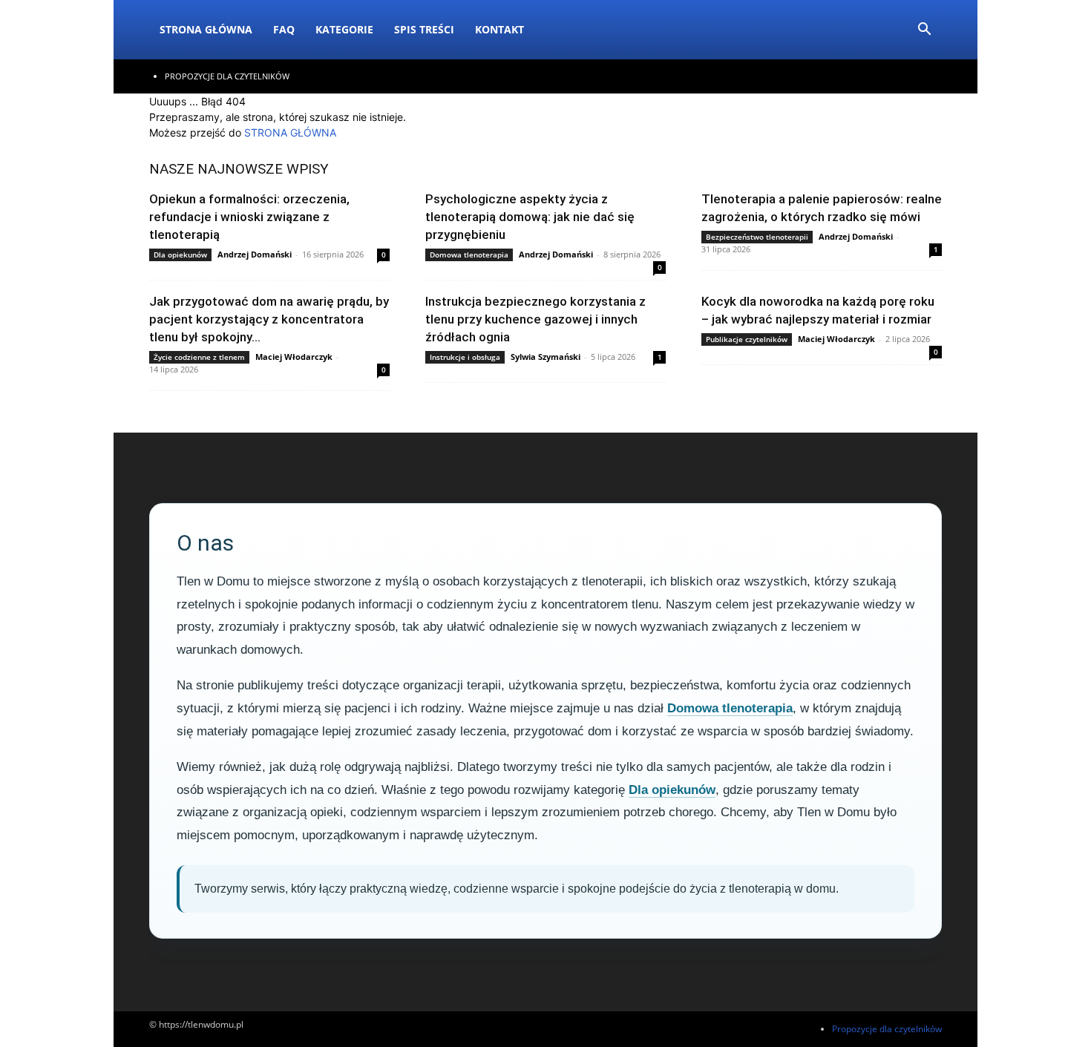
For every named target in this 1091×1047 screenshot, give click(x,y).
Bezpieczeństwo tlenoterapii (757, 237)
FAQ (284, 29)
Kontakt (499, 29)
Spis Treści (424, 29)
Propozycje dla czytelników (227, 76)
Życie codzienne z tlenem (199, 357)
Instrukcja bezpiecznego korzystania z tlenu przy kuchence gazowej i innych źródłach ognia (535, 319)
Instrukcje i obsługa (465, 357)
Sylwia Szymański (545, 356)
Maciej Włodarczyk (293, 356)
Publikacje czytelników (746, 339)
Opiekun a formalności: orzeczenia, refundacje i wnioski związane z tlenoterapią (249, 216)
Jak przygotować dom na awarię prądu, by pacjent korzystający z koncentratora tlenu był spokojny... (269, 319)
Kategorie (344, 29)
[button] (924, 31)
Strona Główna (206, 29)
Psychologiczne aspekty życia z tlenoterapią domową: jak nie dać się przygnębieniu (530, 216)
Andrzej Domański (254, 254)
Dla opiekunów (180, 254)
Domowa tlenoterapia (469, 254)
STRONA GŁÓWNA (290, 132)
